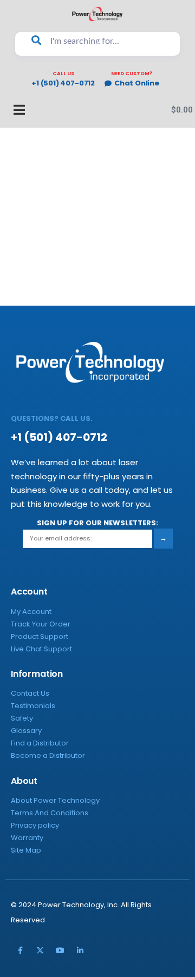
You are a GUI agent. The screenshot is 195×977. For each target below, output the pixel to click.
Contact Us (30, 693)
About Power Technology (55, 800)
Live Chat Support (41, 649)
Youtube (60, 950)
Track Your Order (40, 624)
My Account (31, 611)
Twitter (40, 950)
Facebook (20, 950)
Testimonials (33, 706)
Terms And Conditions (49, 813)
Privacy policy (35, 825)
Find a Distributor (40, 743)
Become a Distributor (48, 755)
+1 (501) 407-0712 (63, 83)
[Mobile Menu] (13, 110)
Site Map (26, 850)
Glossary (26, 730)
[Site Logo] (97, 14)
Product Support (39, 636)
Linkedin (80, 950)
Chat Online (136, 83)
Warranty (27, 838)
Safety (22, 718)
